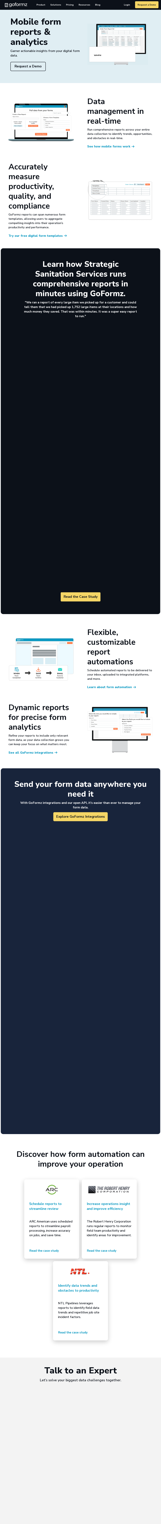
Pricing (70, 4)
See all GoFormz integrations (30, 752)
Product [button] (40, 4)
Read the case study (44, 1251)
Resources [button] (84, 4)
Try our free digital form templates (35, 236)
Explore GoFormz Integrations (80, 816)
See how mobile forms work (108, 146)
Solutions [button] (55, 4)
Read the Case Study (81, 596)
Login (127, 4)
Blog (97, 4)
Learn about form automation (109, 687)
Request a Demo (147, 4)
